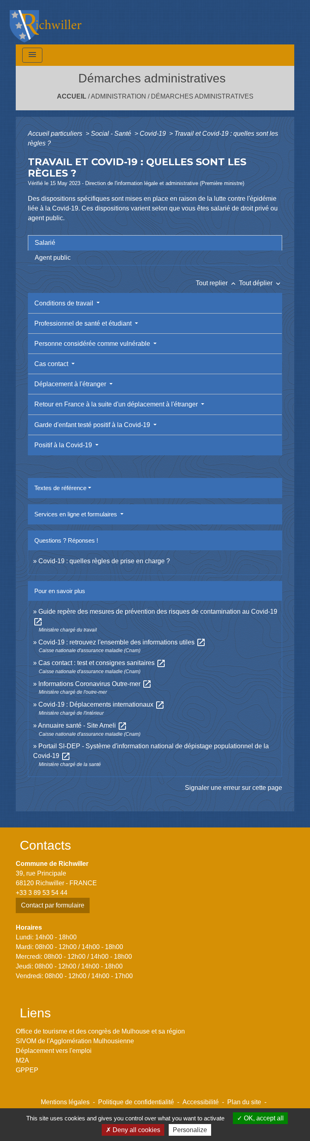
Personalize (190, 1129)
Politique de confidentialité (136, 1102)
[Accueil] (46, 22)
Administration (118, 96)
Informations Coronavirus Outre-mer (95, 683)
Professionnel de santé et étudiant (83, 323)
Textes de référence (60, 487)
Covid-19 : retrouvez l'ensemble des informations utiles (122, 642)
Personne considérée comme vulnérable (93, 343)
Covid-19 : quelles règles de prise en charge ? (104, 561)
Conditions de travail (64, 303)
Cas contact (52, 363)
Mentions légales (65, 1102)
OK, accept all (263, 1118)
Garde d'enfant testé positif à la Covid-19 (93, 424)
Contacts (45, 845)
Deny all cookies (135, 1129)
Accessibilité (200, 1102)
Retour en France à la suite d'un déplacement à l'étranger (116, 404)
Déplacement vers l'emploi (54, 1050)
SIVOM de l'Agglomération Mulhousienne (75, 1041)
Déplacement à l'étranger (71, 384)
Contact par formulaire (52, 905)
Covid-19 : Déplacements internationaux (101, 704)
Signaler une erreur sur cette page (233, 787)
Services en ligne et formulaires (76, 514)
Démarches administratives (202, 96)
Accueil (71, 96)
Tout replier (216, 283)
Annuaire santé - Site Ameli (82, 725)
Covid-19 (154, 133)
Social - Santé (112, 133)
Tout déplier (260, 283)
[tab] (155, 243)
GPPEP (27, 1070)
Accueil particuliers (56, 133)
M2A (22, 1060)
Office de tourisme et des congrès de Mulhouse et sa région (100, 1031)
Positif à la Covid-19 (64, 445)
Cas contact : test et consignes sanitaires (102, 662)
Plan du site (244, 1102)
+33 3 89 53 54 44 (41, 892)
